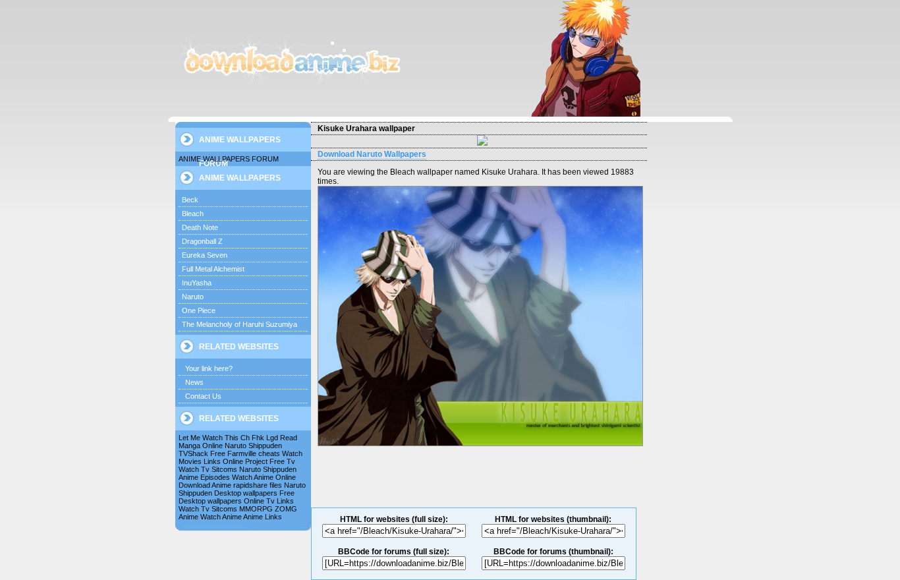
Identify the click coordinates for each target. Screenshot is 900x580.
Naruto (193, 297)
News (194, 382)
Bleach (193, 214)
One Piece (198, 310)
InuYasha (196, 283)
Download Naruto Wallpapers (372, 154)
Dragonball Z (202, 241)
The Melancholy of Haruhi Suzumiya (239, 324)
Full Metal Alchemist (213, 269)
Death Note (200, 227)
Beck (190, 200)
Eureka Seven (204, 255)
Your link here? (209, 368)
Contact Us (203, 396)
